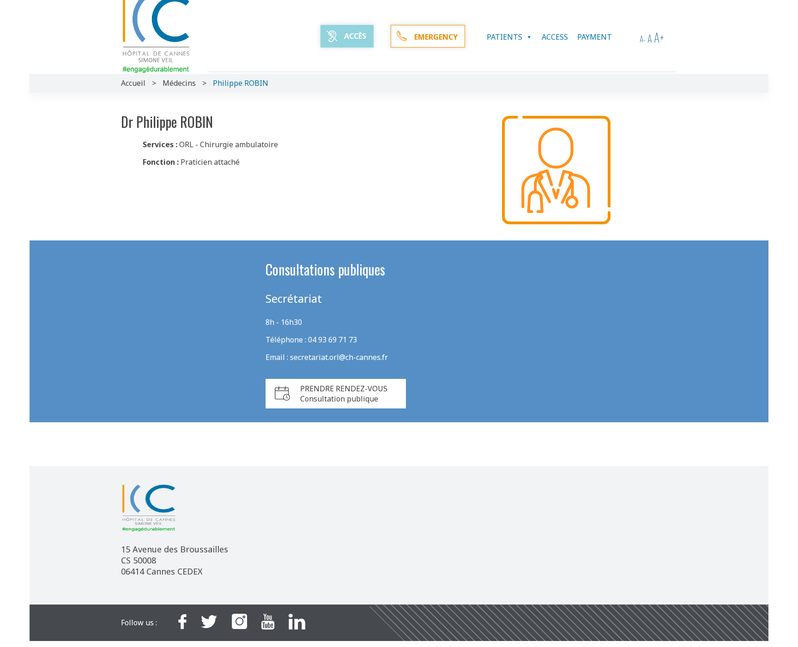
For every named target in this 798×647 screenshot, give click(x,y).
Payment (594, 37)
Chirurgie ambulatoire (239, 144)
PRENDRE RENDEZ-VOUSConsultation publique (343, 393)
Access (555, 37)
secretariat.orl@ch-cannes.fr (339, 357)
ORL (186, 144)
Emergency (436, 37)
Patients (504, 37)
